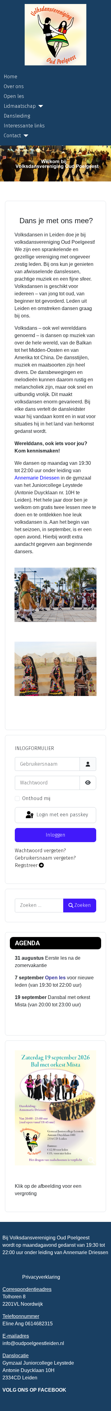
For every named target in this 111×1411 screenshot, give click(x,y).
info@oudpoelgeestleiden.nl (33, 1343)
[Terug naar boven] (100, 1399)
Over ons (14, 86)
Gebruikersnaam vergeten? (45, 858)
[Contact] (24, 135)
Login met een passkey (61, 815)
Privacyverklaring (41, 1277)
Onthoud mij (36, 798)
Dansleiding (17, 116)
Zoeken (82, 905)
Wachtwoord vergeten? (40, 850)
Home (10, 77)
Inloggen (55, 835)
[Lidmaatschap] (39, 106)
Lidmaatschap (20, 106)
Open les (14, 96)
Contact (12, 135)
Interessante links (24, 126)
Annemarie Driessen (37, 477)
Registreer (27, 865)
